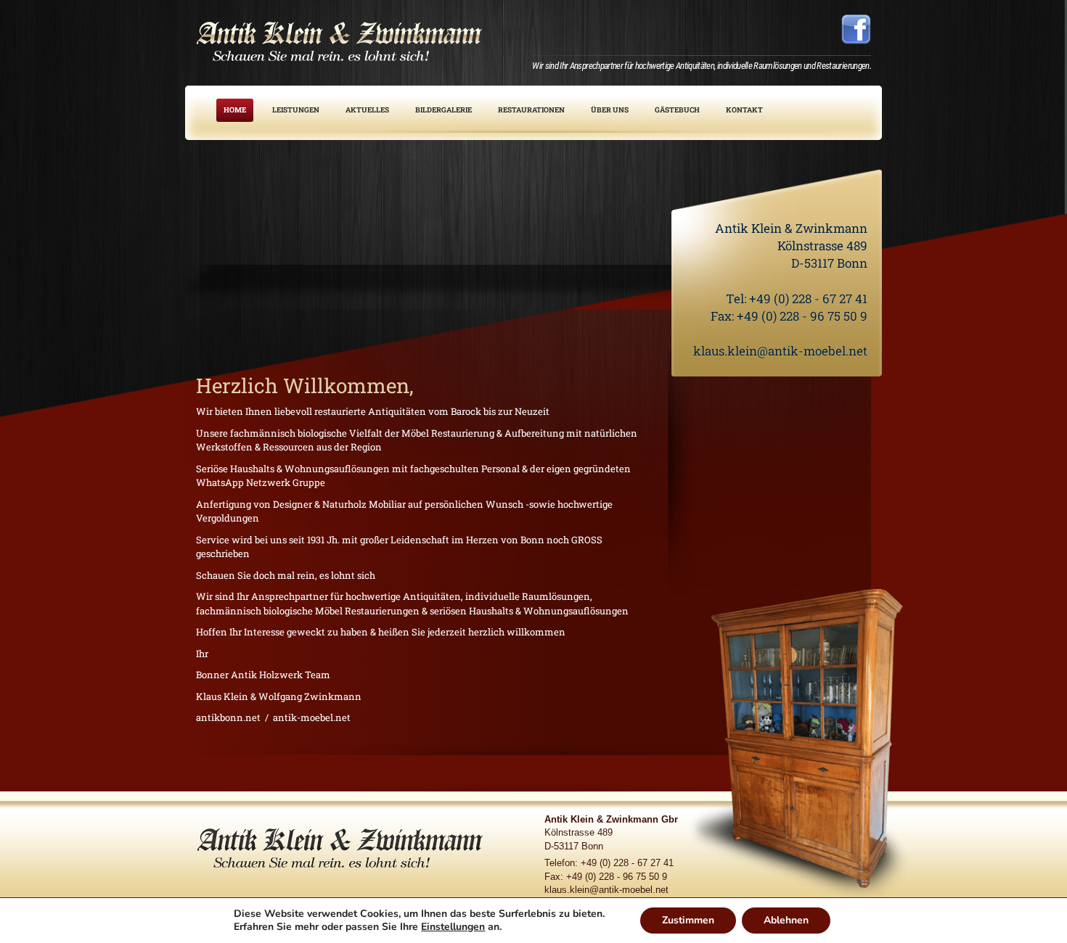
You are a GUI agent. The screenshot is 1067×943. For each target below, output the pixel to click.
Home (235, 110)
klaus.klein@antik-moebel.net (780, 350)
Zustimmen (688, 920)
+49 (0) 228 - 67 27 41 (808, 298)
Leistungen (295, 110)
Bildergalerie (443, 110)
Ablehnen (786, 920)
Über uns (610, 110)
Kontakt (744, 110)
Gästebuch (677, 110)
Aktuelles (367, 110)
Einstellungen (453, 927)
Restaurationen (531, 110)
